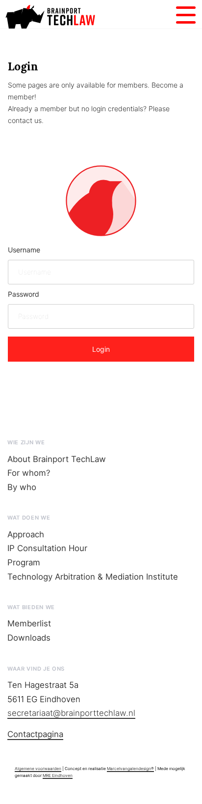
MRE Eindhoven (58, 775)
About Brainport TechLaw (56, 459)
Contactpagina (35, 734)
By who (21, 487)
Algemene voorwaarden (38, 768)
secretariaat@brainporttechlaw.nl (71, 713)
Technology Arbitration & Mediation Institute (92, 577)
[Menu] (186, 13)
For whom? (28, 473)
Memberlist (29, 623)
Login (101, 349)
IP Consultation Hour (47, 548)
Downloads (28, 638)
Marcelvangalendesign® (130, 768)
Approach (25, 534)
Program (23, 562)
